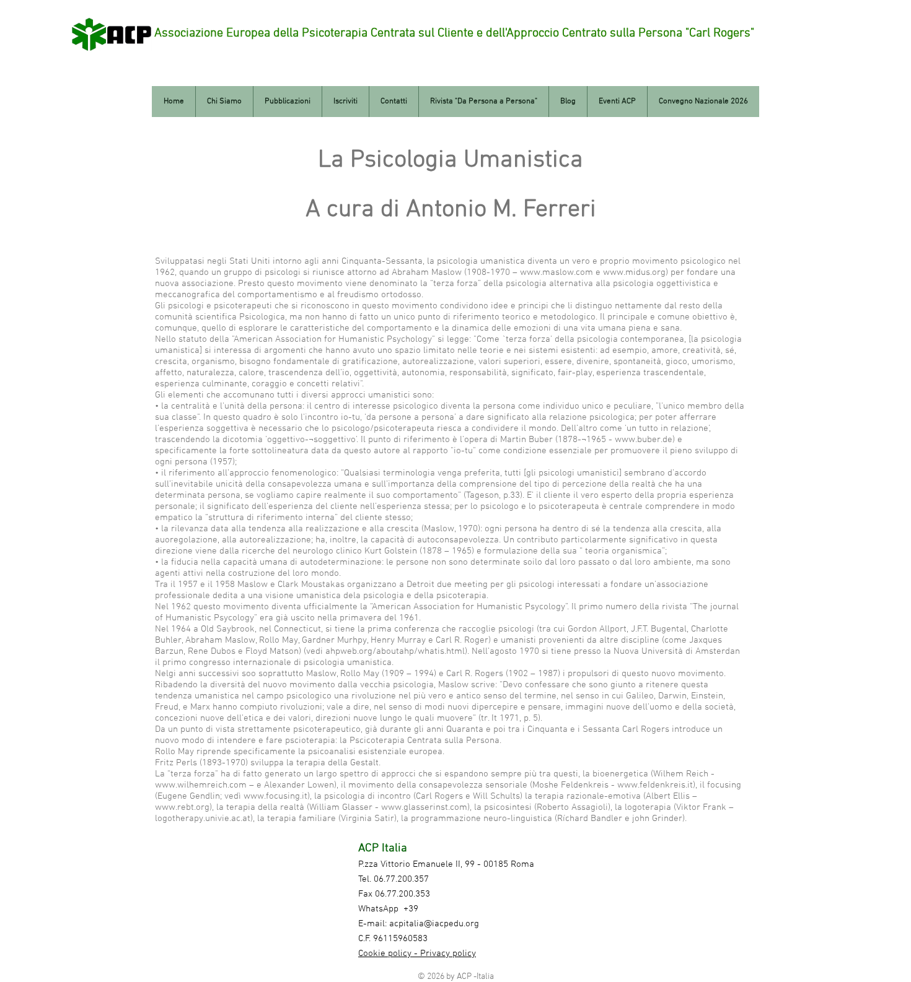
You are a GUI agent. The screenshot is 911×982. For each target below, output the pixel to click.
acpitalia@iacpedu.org (434, 923)
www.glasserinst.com (424, 807)
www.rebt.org (182, 807)
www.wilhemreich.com (201, 785)
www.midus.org (634, 272)
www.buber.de (643, 439)
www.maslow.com (556, 272)
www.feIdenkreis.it (655, 785)
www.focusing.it (275, 796)
